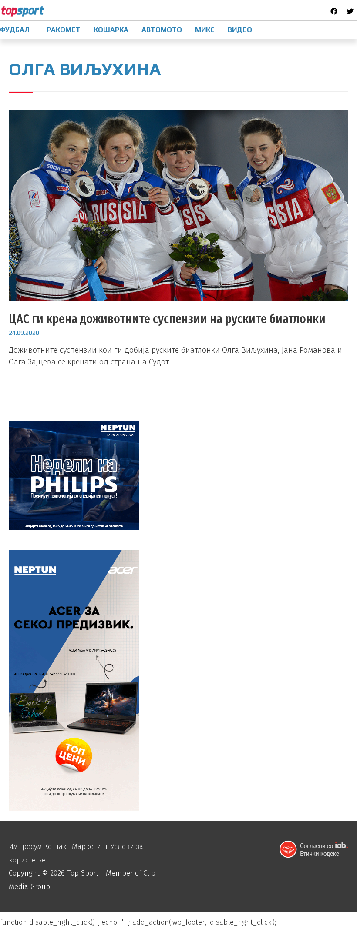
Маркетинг (90, 846)
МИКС (205, 30)
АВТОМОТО (161, 30)
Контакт (57, 846)
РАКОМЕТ (64, 30)
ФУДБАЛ (14, 30)
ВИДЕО (240, 30)
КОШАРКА (111, 30)
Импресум (25, 846)
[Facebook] (334, 11)
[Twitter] (350, 11)
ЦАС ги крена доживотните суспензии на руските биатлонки (167, 319)
